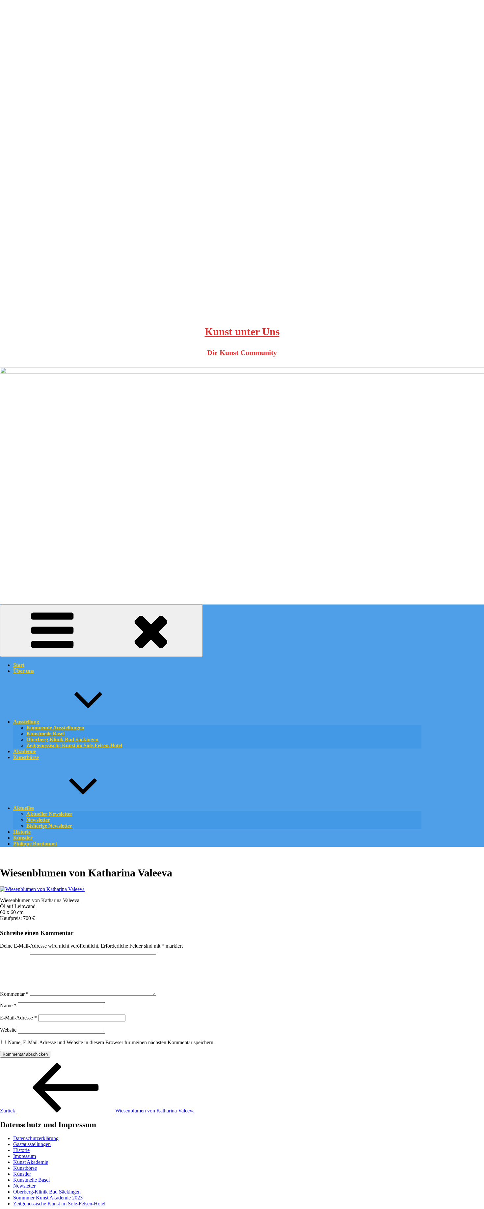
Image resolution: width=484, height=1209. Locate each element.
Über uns (23, 671)
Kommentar (14, 994)
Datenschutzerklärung (36, 1138)
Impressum (24, 1156)
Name (8, 1005)
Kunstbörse (26, 757)
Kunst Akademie (30, 1162)
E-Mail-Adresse (18, 1017)
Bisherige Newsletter (49, 826)
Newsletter (24, 1186)
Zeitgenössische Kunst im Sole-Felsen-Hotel (74, 745)
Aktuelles (23, 808)
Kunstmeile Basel (31, 1180)
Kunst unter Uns (242, 332)
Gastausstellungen (32, 1144)
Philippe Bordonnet (35, 843)
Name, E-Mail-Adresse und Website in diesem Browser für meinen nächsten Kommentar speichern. (111, 1042)
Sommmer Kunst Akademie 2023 (48, 1197)
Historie (21, 1150)
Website (8, 1030)
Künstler (22, 1174)
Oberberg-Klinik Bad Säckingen (47, 1191)
